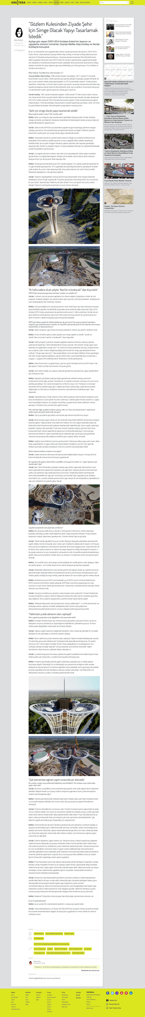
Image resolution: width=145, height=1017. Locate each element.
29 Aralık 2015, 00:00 (39, 963)
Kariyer (67, 2)
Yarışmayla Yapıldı (78, 953)
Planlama (49, 1011)
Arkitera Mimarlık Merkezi (93, 995)
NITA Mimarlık (39, 938)
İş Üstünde (87, 949)
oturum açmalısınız (53, 978)
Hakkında (89, 997)
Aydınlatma (65, 995)
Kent (12, 1002)
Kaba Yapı (64, 1007)
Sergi (27, 999)
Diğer (27, 1004)
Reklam (89, 1002)
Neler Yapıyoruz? (85, 2)
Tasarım (13, 1007)
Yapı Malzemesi (15, 1009)
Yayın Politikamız (91, 999)
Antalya (50, 949)
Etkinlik (34, 2)
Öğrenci (38, 997)
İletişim (88, 1004)
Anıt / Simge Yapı (40, 949)
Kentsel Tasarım (51, 997)
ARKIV (77, 2)
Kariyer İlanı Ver (114, 1004)
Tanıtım (51, 2)
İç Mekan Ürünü (66, 1004)
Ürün (63, 992)
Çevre (12, 995)
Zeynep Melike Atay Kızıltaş (54, 933)
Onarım (49, 1007)
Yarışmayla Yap (39, 953)
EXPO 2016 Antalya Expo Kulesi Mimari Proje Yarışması (52, 944)
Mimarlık (13, 1004)
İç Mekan (49, 995)
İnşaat (12, 999)
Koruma (49, 999)
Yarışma (40, 2)
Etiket (72, 2)
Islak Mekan (65, 1002)
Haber (29, 2)
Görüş (62, 2)
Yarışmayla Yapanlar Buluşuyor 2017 (58, 953)
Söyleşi (56, 2)
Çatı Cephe (65, 997)
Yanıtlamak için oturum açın (90, 970)
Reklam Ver (113, 1000)
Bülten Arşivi (90, 1008)
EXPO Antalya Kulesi (75, 949)
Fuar (27, 997)
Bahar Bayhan (39, 933)
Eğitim (27, 995)
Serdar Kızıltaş (69, 933)
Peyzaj (49, 1009)
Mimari (49, 1002)
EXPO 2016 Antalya (61, 949)
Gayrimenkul (14, 997)
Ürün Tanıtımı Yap (115, 1008)
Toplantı (28, 1002)
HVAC (63, 999)
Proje (45, 2)
